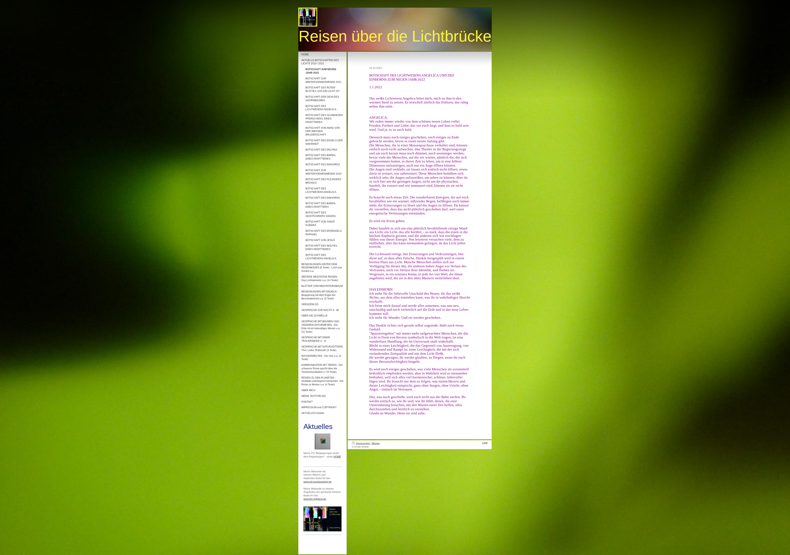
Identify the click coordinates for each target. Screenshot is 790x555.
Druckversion (363, 443)
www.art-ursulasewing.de (317, 481)
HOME (337, 456)
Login (485, 442)
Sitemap (376, 443)
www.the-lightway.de (314, 499)
